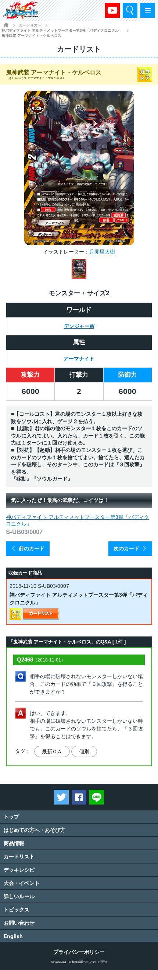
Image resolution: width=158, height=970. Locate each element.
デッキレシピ (19, 870)
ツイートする (61, 797)
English (13, 936)
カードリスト (30, 25)
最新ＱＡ (52, 751)
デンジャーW (79, 326)
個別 (84, 751)
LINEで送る (96, 797)
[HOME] (6, 25)
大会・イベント (22, 883)
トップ (11, 817)
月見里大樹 (102, 252)
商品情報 (14, 843)
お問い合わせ (19, 923)
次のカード (126, 548)
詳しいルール (19, 896)
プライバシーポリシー (79, 952)
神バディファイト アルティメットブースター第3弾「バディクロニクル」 (61, 30)
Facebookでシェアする (79, 797)
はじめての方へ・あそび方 (34, 830)
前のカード (31, 548)
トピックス (16, 910)
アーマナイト (79, 359)
